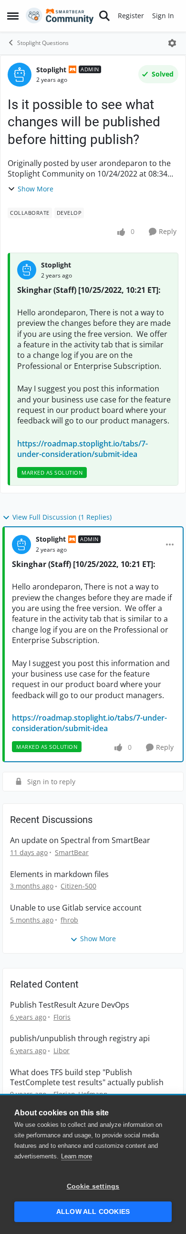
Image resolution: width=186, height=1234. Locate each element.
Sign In (163, 15)
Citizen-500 (78, 885)
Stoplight (51, 69)
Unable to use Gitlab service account (76, 908)
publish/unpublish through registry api (80, 1039)
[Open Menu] (172, 43)
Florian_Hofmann (80, 1094)
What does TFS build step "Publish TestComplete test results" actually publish (87, 1077)
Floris (62, 1017)
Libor (61, 1050)
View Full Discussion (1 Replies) (62, 517)
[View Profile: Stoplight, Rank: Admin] (19, 75)
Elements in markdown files (59, 874)
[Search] (104, 16)
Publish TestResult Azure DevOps (69, 1005)
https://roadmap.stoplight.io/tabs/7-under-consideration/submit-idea (82, 448)
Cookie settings (93, 1186)
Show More (35, 188)
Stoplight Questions (43, 43)
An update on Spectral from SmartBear (80, 840)
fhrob (69, 919)
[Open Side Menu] (12, 16)
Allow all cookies (93, 1211)
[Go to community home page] (60, 16)
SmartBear (72, 852)
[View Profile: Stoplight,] (26, 269)
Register (131, 15)
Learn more (76, 1156)
